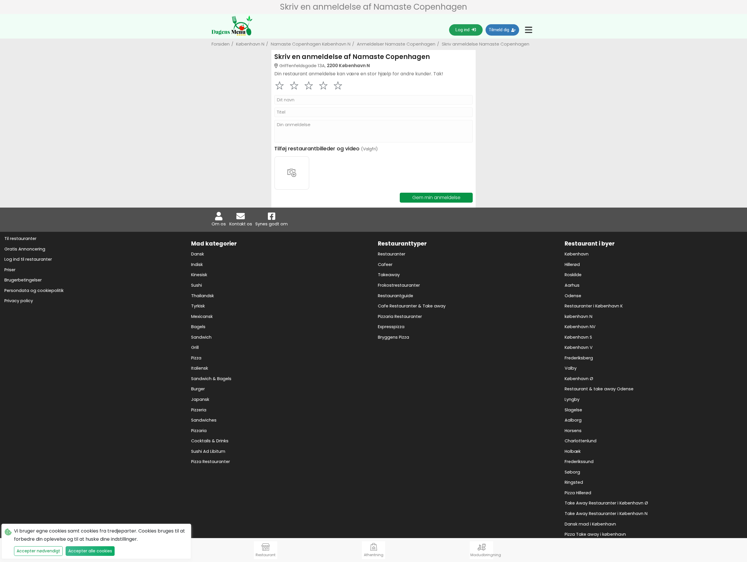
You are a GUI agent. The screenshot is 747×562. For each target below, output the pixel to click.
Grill (195, 347)
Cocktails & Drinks (209, 441)
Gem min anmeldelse (436, 197)
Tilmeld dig (499, 29)
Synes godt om (271, 224)
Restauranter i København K (594, 306)
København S (578, 337)
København (577, 254)
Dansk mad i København (590, 524)
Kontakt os (240, 224)
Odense (573, 296)
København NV (580, 327)
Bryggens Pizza (393, 337)
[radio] (279, 85)
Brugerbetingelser (23, 280)
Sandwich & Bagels (211, 379)
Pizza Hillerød (578, 493)
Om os (219, 224)
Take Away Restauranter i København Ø (606, 503)
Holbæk (573, 451)
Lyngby (572, 399)
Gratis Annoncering (24, 249)
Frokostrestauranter (399, 285)
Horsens (573, 431)
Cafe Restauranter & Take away (412, 306)
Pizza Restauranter (210, 461)
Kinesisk (199, 275)
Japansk (200, 399)
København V (579, 347)
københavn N (578, 316)
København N (251, 44)
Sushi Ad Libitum (208, 451)
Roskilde (573, 275)
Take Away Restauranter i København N (606, 513)
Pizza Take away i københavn (595, 534)
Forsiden (222, 44)
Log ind (463, 29)
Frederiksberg (579, 358)
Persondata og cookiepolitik (34, 290)
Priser (9, 270)
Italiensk (199, 368)
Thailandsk (202, 296)
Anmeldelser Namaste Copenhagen (397, 44)
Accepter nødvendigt (38, 551)
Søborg (572, 472)
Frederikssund (579, 461)
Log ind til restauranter (28, 259)
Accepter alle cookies (90, 551)
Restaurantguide (395, 296)
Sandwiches (204, 420)
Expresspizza (391, 327)
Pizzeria (198, 410)
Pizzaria (199, 431)
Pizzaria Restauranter (400, 316)
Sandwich (201, 337)
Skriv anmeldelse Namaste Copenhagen (485, 44)
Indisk (197, 264)
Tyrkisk (198, 306)
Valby (571, 368)
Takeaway (389, 275)
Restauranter (391, 254)
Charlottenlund (580, 441)
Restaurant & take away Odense (599, 389)
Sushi (196, 285)
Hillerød (572, 264)
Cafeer (385, 264)
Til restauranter (20, 238)
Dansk (197, 254)
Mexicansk (202, 316)
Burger (198, 389)
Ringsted (574, 482)
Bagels (198, 327)
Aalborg (573, 420)
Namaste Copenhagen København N (312, 44)
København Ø (579, 379)
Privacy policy (18, 301)
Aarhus (572, 285)
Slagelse (573, 410)
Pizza (196, 358)
